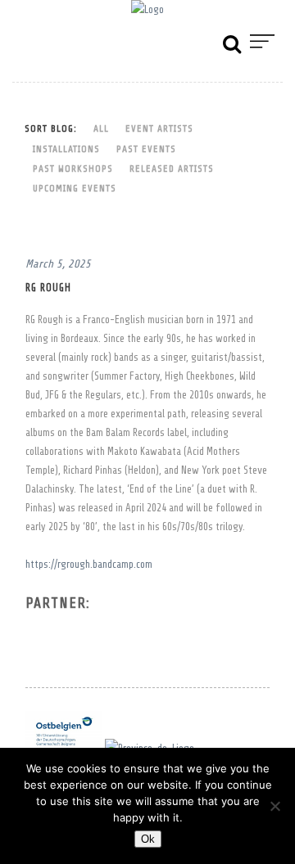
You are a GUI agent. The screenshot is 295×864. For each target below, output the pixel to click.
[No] (274, 806)
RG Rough (48, 288)
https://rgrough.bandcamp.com (88, 564)
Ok (148, 839)
